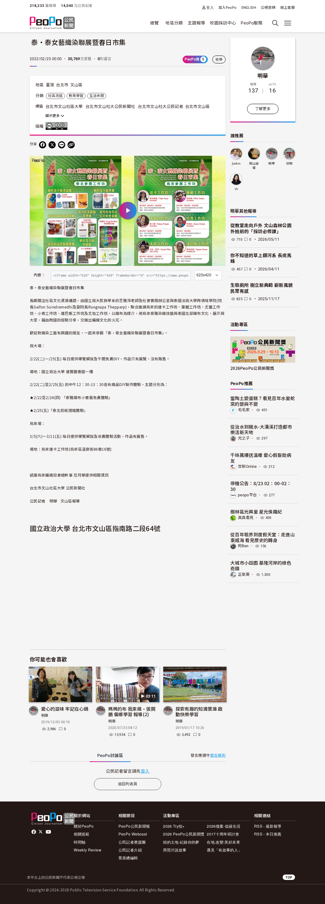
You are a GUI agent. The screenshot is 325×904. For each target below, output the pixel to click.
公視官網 (268, 7)
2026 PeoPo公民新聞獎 (183, 834)
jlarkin (236, 163)
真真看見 (245, 517)
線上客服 (287, 7)
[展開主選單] (287, 23)
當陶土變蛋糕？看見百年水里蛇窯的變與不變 (262, 401)
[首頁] (52, 23)
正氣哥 (244, 574)
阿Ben (243, 546)
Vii (236, 189)
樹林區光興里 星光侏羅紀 (256, 511)
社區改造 (55, 96)
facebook (34, 832)
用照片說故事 (174, 850)
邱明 (289, 163)
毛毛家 (244, 410)
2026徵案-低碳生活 (223, 826)
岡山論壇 (254, 166)
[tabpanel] (128, 771)
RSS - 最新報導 (267, 826)
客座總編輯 (128, 857)
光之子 (244, 438)
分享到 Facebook (219, 162)
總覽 (154, 22)
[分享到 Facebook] (42, 144)
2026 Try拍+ (174, 826)
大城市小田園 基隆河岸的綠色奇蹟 (260, 565)
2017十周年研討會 (223, 834)
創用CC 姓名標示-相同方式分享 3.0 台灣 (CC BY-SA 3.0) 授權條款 (57, 126)
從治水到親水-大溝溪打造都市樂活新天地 (261, 429)
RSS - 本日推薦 (267, 834)
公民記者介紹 (130, 850)
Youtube (49, 832)
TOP (289, 877)
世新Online (247, 466)
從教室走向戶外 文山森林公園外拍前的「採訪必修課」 (260, 228)
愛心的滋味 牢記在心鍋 (64, 708)
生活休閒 (96, 96)
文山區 (76, 85)
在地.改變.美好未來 (223, 842)
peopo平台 (247, 495)
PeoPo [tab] (110, 755)
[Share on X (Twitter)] (52, 144)
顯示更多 (53, 116)
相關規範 (81, 834)
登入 (210, 7)
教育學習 (76, 96)
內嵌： (39, 275)
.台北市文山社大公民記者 (160, 106)
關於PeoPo (84, 826)
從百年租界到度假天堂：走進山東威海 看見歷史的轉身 (262, 537)
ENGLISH (248, 7)
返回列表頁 (128, 784)
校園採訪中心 (223, 22)
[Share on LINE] (61, 144)
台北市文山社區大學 (64, 106)
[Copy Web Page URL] (71, 144)
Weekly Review (87, 850)
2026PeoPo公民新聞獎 (252, 368)
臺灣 (50, 85)
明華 (45, 715)
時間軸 (79, 842)
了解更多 (263, 109)
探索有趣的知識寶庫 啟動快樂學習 (199, 711)
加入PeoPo (227, 7)
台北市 (62, 85)
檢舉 (219, 59)
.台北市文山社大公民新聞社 (109, 106)
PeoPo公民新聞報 (134, 826)
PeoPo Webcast (132, 834)
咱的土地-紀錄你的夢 (181, 842)
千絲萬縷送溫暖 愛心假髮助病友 (260, 458)
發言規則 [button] (218, 755)
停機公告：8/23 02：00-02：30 (260, 486)
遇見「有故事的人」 (224, 850)
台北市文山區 (197, 106)
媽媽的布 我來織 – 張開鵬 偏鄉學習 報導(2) (131, 711)
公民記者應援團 (132, 842)
